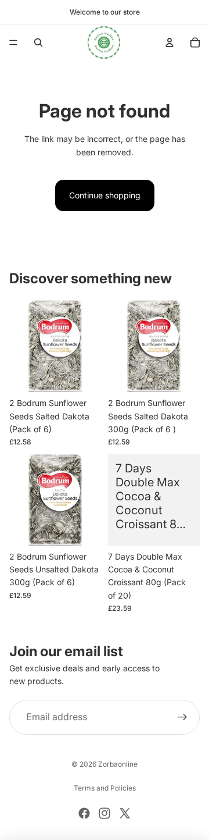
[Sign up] (182, 717)
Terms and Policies (105, 788)
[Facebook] (84, 813)
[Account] (169, 42)
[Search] (38, 42)
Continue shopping (104, 195)
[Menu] (13, 42)
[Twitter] (125, 813)
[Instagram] (104, 813)
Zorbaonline (118, 764)
